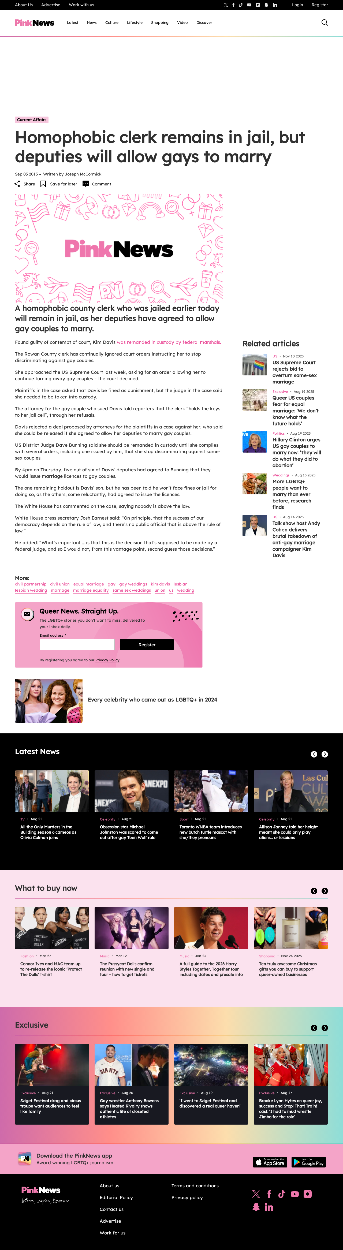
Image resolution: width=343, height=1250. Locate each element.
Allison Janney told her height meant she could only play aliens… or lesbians (288, 832)
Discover (204, 22)
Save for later (63, 183)
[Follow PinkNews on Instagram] (307, 1195)
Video (182, 22)
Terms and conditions (195, 1185)
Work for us (112, 1233)
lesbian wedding (31, 590)
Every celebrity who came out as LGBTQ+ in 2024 (152, 699)
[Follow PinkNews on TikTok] (282, 1195)
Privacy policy (187, 1197)
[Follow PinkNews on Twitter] (256, 1195)
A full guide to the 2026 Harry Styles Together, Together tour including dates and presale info (211, 969)
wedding (185, 590)
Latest (72, 22)
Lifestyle (135, 22)
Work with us (81, 4)
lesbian (181, 584)
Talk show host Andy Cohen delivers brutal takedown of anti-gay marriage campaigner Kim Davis (296, 539)
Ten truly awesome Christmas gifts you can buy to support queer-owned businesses (288, 969)
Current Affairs (31, 119)
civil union (60, 584)
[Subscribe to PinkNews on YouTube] (295, 1195)
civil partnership (30, 584)
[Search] (325, 22)
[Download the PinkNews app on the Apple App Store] (270, 1162)
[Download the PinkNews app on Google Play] (309, 1162)
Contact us (112, 1209)
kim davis (160, 584)
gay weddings (133, 584)
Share (29, 183)
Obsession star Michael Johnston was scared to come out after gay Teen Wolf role (129, 832)
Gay (111, 584)
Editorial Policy (116, 1197)
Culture (111, 22)
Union (160, 590)
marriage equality (91, 590)
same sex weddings (132, 590)
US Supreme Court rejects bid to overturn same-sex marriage (295, 372)
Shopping (160, 22)
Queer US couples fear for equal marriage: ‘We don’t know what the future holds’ (296, 411)
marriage (60, 590)
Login (297, 4)
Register (320, 4)
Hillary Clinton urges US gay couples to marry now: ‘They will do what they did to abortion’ (297, 452)
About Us (24, 4)
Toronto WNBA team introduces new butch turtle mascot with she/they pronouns (211, 832)
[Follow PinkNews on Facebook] (269, 1195)
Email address (60, 635)
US (171, 590)
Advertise (50, 4)
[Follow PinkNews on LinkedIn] (275, 5)
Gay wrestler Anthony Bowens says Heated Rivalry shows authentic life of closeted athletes (129, 1108)
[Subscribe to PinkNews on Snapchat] (256, 1208)
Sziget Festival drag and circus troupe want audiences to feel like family (50, 1106)
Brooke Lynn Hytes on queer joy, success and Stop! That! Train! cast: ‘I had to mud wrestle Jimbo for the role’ (290, 1108)
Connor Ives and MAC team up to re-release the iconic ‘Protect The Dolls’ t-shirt (51, 969)
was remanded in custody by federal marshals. (169, 342)
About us (109, 1185)
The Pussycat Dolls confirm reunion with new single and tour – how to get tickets (127, 969)
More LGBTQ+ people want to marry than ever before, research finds (292, 494)
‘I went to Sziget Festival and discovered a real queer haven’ (210, 1103)
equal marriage (88, 584)
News (92, 22)
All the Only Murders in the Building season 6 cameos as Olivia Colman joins (48, 832)
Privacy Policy (107, 660)
